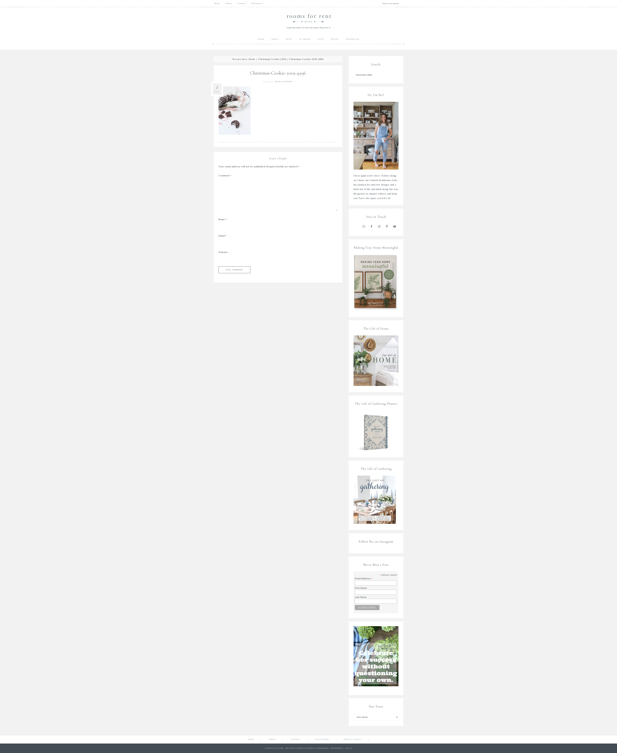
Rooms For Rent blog (308, 21)
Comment (225, 175)
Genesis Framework (318, 748)
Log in (348, 748)
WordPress (337, 748)
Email (223, 235)
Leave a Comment (283, 82)
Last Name (361, 597)
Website (223, 252)
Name (223, 219)
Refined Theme (294, 748)
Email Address (363, 578)
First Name (361, 588)
